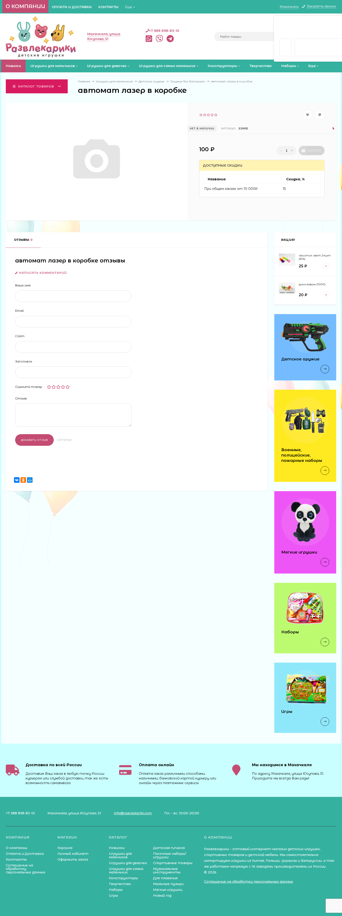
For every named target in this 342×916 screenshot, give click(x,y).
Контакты (108, 7)
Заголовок (23, 361)
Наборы (116, 890)
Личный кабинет (72, 854)
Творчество (120, 884)
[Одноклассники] (23, 480)
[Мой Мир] (30, 480)
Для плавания (165, 878)
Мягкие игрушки (167, 890)
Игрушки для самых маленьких (126, 870)
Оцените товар (28, 387)
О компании (25, 6)
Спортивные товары (172, 863)
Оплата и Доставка (72, 7)
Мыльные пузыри (168, 884)
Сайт (19, 336)
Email (19, 310)
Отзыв (21, 398)
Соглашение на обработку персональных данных (25, 868)
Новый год (162, 895)
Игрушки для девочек (128, 863)
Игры (113, 895)
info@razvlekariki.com (133, 813)
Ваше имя (22, 285)
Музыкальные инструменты (167, 870)
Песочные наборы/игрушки (169, 855)
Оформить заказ (72, 859)
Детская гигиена (169, 848)
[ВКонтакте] (17, 480)
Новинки (116, 848)
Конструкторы (123, 878)
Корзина (64, 848)
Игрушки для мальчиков (120, 855)
